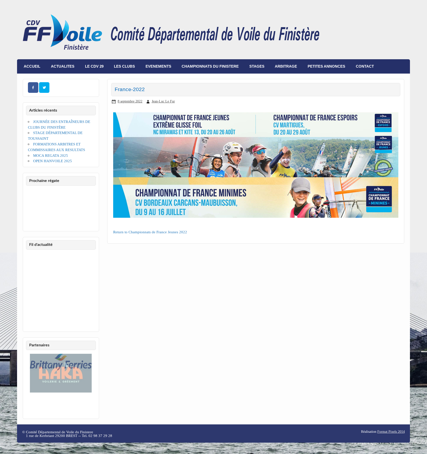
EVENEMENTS (158, 66)
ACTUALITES (62, 66)
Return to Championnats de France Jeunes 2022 (150, 232)
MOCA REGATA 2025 (50, 155)
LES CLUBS (124, 66)
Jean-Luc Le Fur (163, 101)
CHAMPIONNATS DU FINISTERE (210, 66)
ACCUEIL (32, 66)
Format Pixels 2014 (391, 432)
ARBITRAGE (286, 66)
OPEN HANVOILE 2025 (52, 161)
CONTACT (365, 66)
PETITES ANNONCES (326, 66)
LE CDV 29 (94, 66)
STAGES (256, 66)
